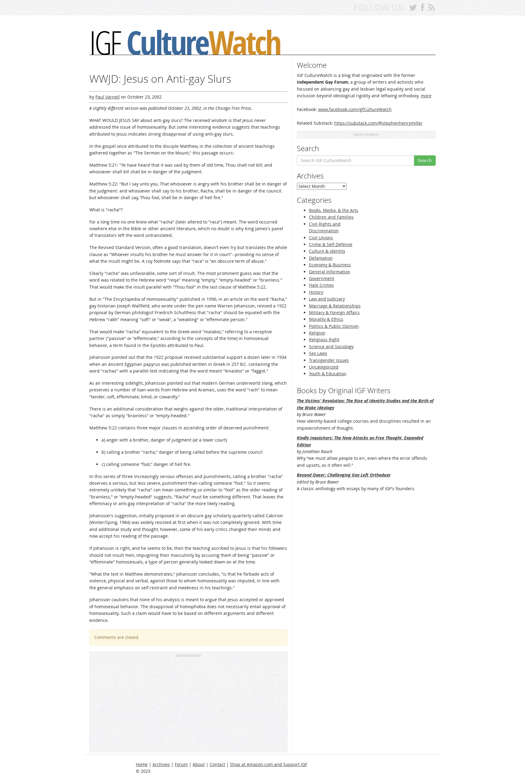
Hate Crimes (321, 285)
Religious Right (324, 339)
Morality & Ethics (326, 319)
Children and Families (331, 217)
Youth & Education (327, 373)
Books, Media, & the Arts (333, 210)
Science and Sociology (331, 346)
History (316, 292)
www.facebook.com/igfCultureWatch (355, 109)
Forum (181, 764)
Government (321, 278)
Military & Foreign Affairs (334, 312)
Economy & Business (330, 265)
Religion (317, 333)
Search (425, 160)
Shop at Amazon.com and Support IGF (268, 764)
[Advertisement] (188, 704)
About (199, 764)
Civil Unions (321, 238)
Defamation (321, 258)
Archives (161, 764)
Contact (217, 764)
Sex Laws (318, 353)
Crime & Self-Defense (330, 244)
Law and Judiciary (327, 299)
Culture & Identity (327, 251)
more (426, 96)
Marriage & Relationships (335, 306)
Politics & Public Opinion (334, 326)
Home (142, 764)
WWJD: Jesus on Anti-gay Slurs (160, 78)
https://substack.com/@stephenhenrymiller (378, 123)
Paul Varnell (107, 97)
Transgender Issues (329, 360)
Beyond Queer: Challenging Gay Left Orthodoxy (343, 475)
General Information (329, 272)
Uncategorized (323, 367)
